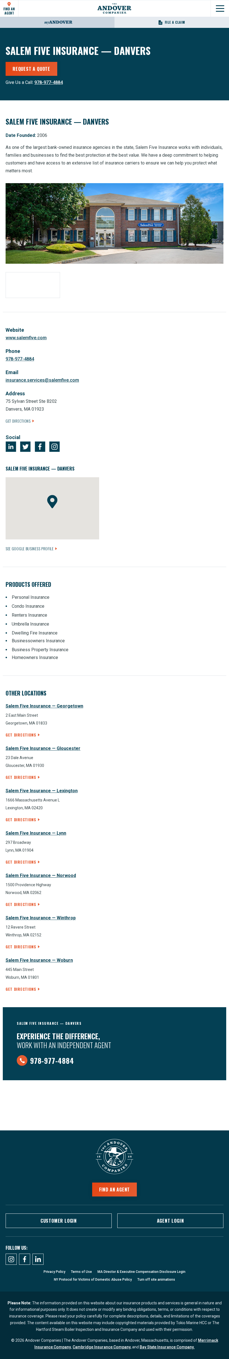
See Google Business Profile (30, 548)
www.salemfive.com (26, 337)
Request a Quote (31, 69)
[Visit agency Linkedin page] (11, 446)
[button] (52, 502)
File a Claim (175, 22)
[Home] (114, 8)
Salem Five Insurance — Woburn (39, 960)
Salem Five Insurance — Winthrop (41, 917)
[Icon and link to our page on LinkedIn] (38, 1259)
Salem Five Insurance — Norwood (41, 875)
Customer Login (58, 1220)
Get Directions (18, 421)
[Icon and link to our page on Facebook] (24, 1259)
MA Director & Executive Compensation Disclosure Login (141, 1272)
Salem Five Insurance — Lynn (36, 833)
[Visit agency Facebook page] (40, 446)
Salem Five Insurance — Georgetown (44, 706)
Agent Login (170, 1220)
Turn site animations (156, 1280)
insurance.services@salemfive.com (42, 380)
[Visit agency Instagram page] (54, 446)
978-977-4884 (48, 82)
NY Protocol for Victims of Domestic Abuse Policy (93, 1280)
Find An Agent (9, 10)
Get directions (21, 735)
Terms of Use (81, 1272)
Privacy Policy (54, 1272)
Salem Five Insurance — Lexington (42, 790)
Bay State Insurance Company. (167, 1347)
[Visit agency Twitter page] (25, 446)
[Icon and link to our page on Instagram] (11, 1259)
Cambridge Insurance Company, (102, 1347)
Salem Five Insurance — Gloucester (43, 748)
